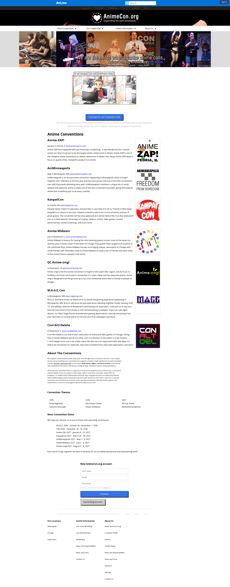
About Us (149, 28)
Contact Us (80, 559)
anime (65, 358)
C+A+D (146, 8)
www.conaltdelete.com (71, 331)
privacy (105, 488)
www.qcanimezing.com (72, 268)
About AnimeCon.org (113, 526)
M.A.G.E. (124, 8)
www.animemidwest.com (76, 237)
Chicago (50, 533)
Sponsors (108, 566)
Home (127, 514)
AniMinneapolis (113, 8)
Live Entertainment (83, 533)
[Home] (61, 3)
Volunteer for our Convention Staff (104, 117)
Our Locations (54, 521)
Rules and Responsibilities (86, 546)
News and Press (82, 552)
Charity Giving (110, 546)
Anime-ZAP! (135, 8)
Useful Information (124, 28)
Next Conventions (65, 28)
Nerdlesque (80, 539)
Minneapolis (52, 526)
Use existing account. (92, 502)
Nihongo (108, 572)
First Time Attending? (84, 526)
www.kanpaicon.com (69, 205)
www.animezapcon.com (76, 146)
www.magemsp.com (74, 296)
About (136, 514)
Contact (146, 514)
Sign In (224, 2)
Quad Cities (51, 539)
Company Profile (111, 533)
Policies (108, 539)
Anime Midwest (99, 8)
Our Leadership (94, 28)
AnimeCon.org (86, 8)
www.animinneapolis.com (81, 174)
